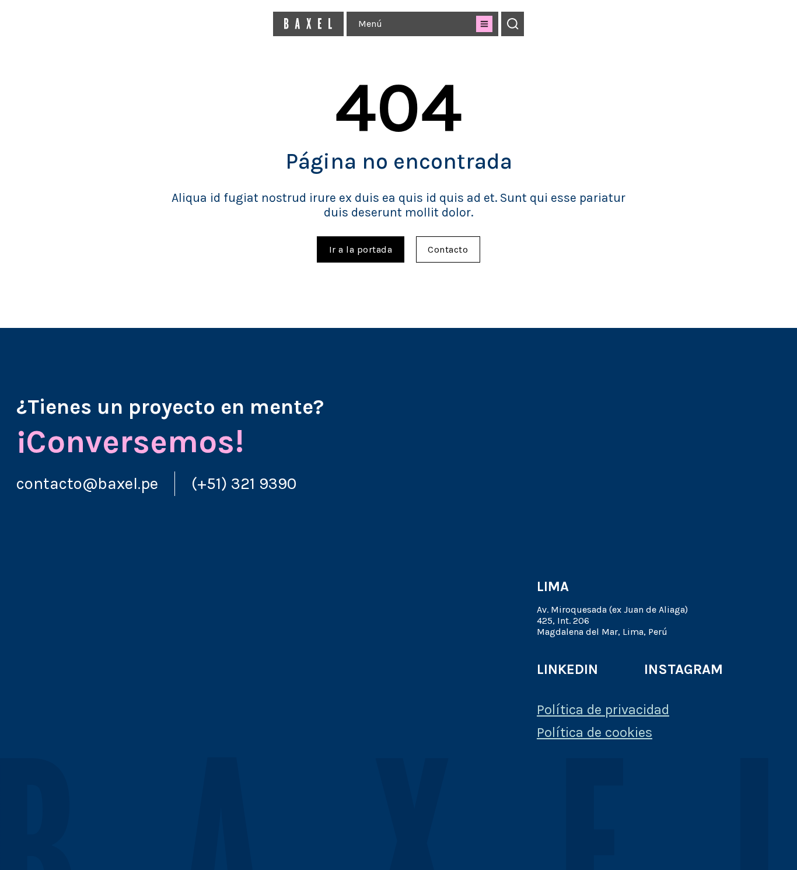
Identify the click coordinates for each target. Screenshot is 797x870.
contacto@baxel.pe (87, 483)
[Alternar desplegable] (484, 24)
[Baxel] (308, 24)
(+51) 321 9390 (243, 483)
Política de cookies (594, 732)
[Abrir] (513, 24)
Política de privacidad (603, 709)
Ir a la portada (361, 249)
